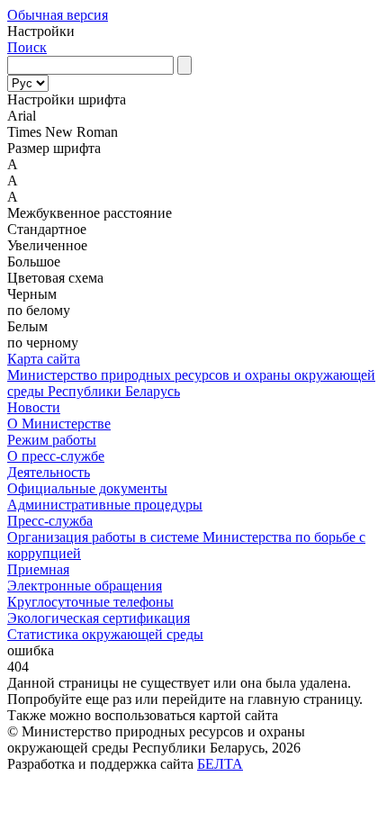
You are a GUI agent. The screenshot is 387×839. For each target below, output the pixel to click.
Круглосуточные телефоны (90, 601)
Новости (33, 407)
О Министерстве (59, 423)
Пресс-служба (50, 520)
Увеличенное (47, 245)
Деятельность (48, 472)
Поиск (27, 47)
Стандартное (46, 229)
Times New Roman (62, 132)
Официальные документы (87, 488)
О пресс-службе (55, 456)
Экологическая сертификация (98, 618)
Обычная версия (57, 15)
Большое (33, 261)
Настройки (41, 31)
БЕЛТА (220, 763)
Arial (21, 115)
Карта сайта (43, 358)
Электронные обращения (84, 585)
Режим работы (51, 439)
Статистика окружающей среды (105, 634)
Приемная (38, 569)
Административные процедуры (104, 504)
